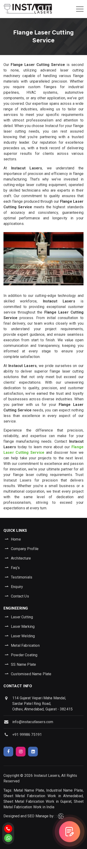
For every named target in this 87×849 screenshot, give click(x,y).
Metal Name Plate (29, 790)
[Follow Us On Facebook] (8, 751)
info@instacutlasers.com (32, 722)
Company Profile (25, 549)
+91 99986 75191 (27, 734)
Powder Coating (24, 655)
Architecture (21, 558)
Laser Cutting (22, 617)
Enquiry (17, 587)
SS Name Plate (23, 664)
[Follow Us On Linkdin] (33, 751)
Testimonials (21, 577)
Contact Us (20, 596)
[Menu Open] (80, 9)
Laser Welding (23, 636)
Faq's (15, 568)
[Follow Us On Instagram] (21, 751)
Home (16, 539)
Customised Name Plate (31, 674)
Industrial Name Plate (64, 790)
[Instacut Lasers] (27, 9)
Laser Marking (23, 626)
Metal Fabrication (25, 645)
